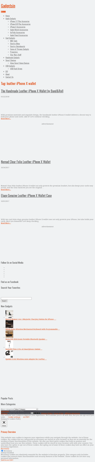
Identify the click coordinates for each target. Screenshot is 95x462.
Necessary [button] (5, 449)
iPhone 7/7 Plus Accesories (19, 21)
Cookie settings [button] (14, 417)
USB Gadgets (10, 66)
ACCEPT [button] (26, 417)
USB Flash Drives (16, 68)
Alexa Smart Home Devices (19, 63)
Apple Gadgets (11, 18)
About (8, 74)
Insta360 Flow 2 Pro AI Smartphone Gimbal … (24, 349)
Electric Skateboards (17, 46)
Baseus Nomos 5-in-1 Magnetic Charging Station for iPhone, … (31, 319)
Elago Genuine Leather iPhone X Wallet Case (26, 195)
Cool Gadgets (10, 38)
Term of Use (58, 413)
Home (8, 15)
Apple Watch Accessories (19, 29)
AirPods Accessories (17, 32)
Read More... (6, 119)
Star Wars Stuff (15, 54)
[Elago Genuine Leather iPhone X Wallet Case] (47, 210)
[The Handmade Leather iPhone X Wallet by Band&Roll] (47, 106)
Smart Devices (11, 60)
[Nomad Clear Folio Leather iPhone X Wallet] (47, 176)
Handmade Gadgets (13, 57)
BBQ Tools (13, 40)
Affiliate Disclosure (72, 413)
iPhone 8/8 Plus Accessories (20, 24)
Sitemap (4, 413)
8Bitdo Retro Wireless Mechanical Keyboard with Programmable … (33, 329)
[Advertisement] (47, 140)
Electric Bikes (15, 43)
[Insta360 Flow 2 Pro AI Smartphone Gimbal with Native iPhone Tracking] (9, 347)
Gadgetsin (8, 5)
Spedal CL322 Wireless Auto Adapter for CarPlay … (26, 359)
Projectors (14, 52)
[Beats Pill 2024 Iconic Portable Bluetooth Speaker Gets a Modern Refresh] (9, 337)
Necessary (8, 451)
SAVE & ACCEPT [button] (7, 460)
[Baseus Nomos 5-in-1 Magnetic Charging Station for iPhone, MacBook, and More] (9, 317)
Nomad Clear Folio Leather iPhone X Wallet (26, 161)
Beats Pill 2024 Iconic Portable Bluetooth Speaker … (26, 339)
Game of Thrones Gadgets (19, 49)
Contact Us (9, 77)
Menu (3, 12)
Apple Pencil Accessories (19, 35)
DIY (7, 71)
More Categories (7, 409)
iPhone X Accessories (17, 27)
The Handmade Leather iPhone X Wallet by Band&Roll (32, 91)
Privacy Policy (47, 413)
